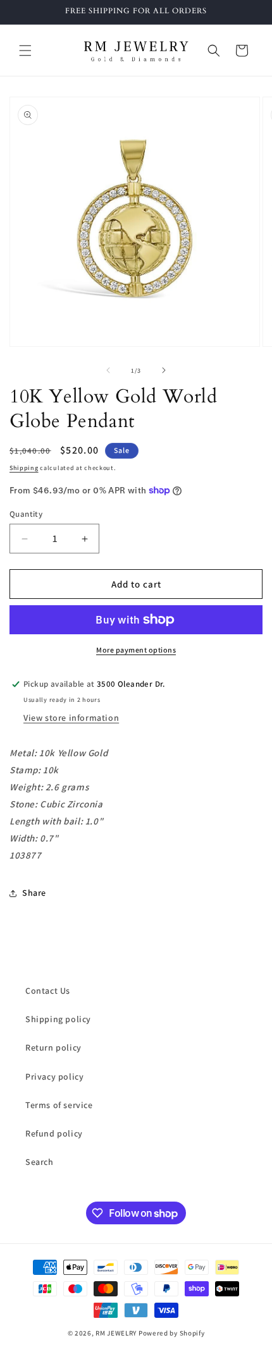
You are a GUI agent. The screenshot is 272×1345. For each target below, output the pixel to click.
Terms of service (59, 1105)
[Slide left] (108, 370)
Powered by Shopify (172, 1333)
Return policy (53, 1047)
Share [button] (34, 892)
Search (39, 1161)
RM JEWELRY (117, 1333)
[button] (25, 50)
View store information (71, 717)
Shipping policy (58, 1019)
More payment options (136, 649)
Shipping (24, 468)
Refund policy (54, 1133)
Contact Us (47, 990)
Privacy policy (54, 1076)
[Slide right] (164, 370)
